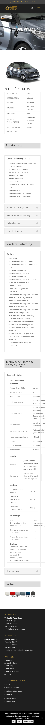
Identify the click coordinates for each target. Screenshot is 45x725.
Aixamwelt (8, 660)
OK (13, 721)
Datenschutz (11, 698)
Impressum (10, 702)
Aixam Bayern (9, 668)
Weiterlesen (28, 721)
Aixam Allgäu (9, 666)
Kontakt (9, 695)
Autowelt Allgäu (10, 663)
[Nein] (42, 718)
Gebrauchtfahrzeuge (14, 691)
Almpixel (7, 674)
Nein (19, 721)
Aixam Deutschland (12, 671)
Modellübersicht (12, 687)
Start (8, 684)
